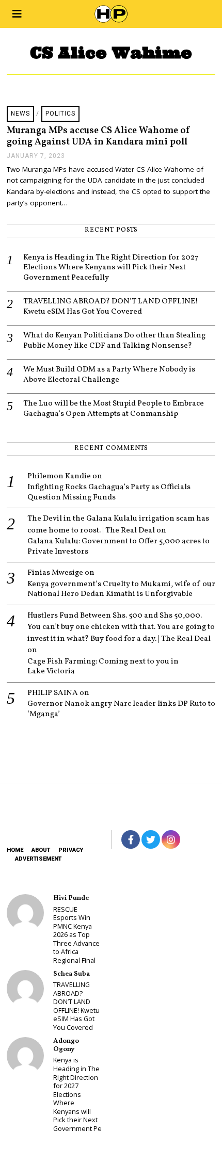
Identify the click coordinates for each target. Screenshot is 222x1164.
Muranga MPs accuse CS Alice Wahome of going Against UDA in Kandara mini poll (99, 136)
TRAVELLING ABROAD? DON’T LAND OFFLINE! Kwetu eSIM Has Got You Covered (110, 307)
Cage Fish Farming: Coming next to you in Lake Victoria (103, 667)
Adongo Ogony (66, 1045)
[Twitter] (150, 839)
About (40, 850)
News (20, 113)
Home (15, 850)
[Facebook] (130, 839)
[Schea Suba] (25, 988)
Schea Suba (71, 974)
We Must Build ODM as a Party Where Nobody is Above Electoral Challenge (109, 375)
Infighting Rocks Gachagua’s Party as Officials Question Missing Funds (109, 492)
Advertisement (38, 858)
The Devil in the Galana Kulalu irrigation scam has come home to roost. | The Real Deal (118, 524)
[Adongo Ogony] (25, 1055)
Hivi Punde (71, 898)
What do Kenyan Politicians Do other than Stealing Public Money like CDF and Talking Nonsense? (114, 341)
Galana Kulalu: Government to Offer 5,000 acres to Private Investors (118, 547)
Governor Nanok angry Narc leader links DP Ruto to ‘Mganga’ (121, 709)
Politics (60, 113)
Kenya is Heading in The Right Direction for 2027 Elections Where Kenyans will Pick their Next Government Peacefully (110, 268)
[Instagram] (171, 839)
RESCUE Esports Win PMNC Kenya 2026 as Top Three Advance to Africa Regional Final (76, 935)
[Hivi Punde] (25, 912)
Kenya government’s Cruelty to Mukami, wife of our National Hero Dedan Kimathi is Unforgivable (121, 589)
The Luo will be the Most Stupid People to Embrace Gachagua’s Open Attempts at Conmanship (113, 409)
